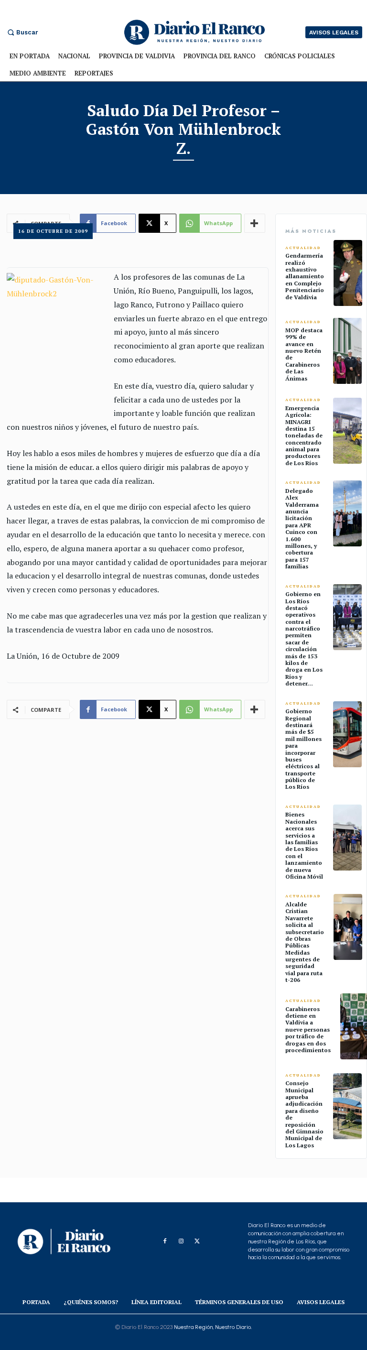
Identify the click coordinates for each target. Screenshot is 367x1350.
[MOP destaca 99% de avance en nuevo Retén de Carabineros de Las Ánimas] (347, 351)
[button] (21, 32)
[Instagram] (181, 1241)
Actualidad (303, 248)
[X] (197, 1241)
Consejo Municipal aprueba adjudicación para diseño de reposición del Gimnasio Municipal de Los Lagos (304, 1114)
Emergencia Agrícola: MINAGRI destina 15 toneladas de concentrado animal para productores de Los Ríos (304, 435)
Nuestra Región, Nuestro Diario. (213, 1327)
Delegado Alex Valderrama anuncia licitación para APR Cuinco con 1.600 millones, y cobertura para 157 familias (302, 528)
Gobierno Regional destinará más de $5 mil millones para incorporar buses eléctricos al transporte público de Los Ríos (303, 749)
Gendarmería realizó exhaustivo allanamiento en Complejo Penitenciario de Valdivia (304, 276)
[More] (254, 709)
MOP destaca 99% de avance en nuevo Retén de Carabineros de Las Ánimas (304, 354)
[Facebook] (165, 1241)
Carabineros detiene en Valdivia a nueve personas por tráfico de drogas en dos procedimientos (308, 1029)
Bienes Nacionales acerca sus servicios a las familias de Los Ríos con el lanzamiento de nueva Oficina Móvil (304, 845)
